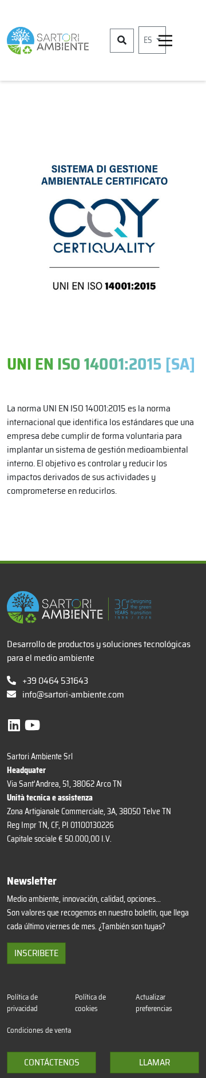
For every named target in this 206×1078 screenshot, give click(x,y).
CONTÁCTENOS (52, 1062)
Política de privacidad (22, 1002)
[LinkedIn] (15, 725)
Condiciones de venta (39, 1030)
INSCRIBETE (36, 953)
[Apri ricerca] (122, 41)
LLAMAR (154, 1062)
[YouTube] (32, 725)
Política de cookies (90, 1002)
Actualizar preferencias (154, 1002)
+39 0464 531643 (54, 680)
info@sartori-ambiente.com (73, 694)
